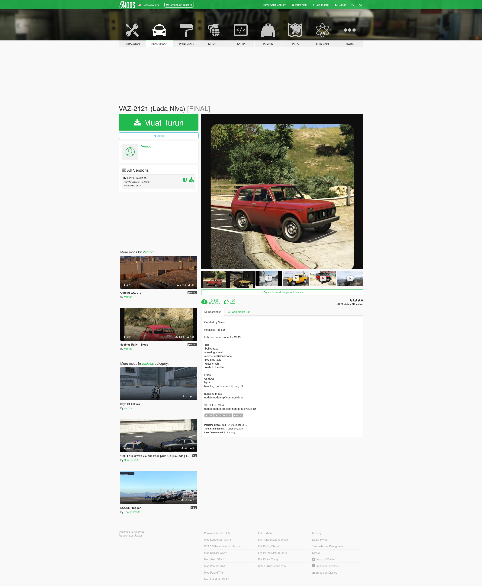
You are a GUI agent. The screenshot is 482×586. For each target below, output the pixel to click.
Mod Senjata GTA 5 (215, 553)
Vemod (146, 146)
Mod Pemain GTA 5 (215, 566)
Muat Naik (300, 5)
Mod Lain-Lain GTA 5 (216, 579)
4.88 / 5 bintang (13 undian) (349, 304)
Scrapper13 (131, 460)
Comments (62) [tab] (240, 312)
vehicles (148, 363)
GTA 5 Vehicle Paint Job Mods (222, 546)
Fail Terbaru (265, 533)
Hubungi (317, 533)
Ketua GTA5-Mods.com (272, 566)
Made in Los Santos (131, 535)
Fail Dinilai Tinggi (268, 559)
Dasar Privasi (320, 539)
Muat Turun (163, 122)
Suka (232, 303)
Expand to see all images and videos (282, 292)
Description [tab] (214, 312)
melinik (128, 408)
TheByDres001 (133, 512)
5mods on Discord (326, 572)
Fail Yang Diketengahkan (273, 539)
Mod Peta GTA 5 (214, 572)
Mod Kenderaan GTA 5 (217, 539)
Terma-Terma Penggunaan (328, 546)
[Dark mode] (353, 4)
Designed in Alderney (131, 532)
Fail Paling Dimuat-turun (272, 553)
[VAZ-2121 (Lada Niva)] (282, 191)
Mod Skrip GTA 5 (214, 559)
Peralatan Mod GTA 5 (217, 533)
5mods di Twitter (325, 559)
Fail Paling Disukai (269, 546)
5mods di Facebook (327, 566)
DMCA (316, 553)
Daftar (342, 5)
